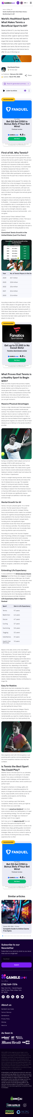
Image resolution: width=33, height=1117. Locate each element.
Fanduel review (17, 129)
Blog (9, 9)
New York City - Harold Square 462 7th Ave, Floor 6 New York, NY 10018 (11, 990)
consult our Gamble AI (16, 809)
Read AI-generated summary (16, 84)
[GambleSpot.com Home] (8, 3)
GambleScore (5, 1015)
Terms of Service (6, 1012)
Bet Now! (17, 139)
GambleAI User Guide (7, 1009)
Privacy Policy (5, 1019)
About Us (4, 1025)
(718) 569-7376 (9, 984)
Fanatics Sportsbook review (17, 351)
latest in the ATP (19, 821)
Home (4, 9)
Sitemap (3, 1022)
